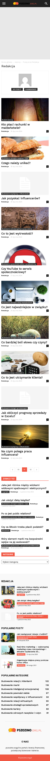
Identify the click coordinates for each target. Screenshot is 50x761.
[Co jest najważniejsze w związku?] (25, 292)
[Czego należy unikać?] (25, 148)
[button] (46, 3)
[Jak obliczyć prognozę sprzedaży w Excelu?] (25, 397)
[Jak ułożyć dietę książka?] (8, 603)
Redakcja (5, 131)
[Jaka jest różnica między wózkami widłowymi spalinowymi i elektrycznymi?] (8, 590)
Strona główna (6, 62)
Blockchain (6, 530)
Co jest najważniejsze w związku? (24, 307)
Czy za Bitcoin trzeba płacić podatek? (22, 527)
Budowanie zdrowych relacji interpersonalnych (18, 338)
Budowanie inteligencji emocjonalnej (20, 689)
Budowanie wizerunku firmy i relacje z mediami (18, 517)
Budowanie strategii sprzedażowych (14, 408)
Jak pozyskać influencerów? (20, 198)
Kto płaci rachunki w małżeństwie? (15, 126)
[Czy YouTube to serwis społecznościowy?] (25, 253)
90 (18, 469)
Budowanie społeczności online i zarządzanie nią (19, 264)
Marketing (21, 654)
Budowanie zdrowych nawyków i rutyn (15, 158)
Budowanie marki (10, 685)
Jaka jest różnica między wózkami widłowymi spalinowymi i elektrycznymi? (32, 589)
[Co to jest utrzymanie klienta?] (25, 362)
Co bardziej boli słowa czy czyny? (24, 342)
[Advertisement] (25, 33)
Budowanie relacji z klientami (12, 373)
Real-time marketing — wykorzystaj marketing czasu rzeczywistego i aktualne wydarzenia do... (33, 649)
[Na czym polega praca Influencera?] (25, 436)
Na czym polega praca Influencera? (16, 453)
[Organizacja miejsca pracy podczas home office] (8, 663)
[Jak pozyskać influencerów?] (25, 183)
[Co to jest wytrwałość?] (25, 218)
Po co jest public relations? (16, 513)
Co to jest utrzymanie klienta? (22, 377)
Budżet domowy (7, 120)
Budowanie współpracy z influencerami (15, 194)
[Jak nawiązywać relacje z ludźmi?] (8, 637)
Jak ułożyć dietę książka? (15, 500)
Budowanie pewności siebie (15, 693)
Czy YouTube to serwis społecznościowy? (16, 270)
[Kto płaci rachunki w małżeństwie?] (25, 109)
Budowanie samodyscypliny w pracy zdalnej (17, 229)
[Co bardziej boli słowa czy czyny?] (25, 327)
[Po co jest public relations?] (8, 616)
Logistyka (5, 492)
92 (31, 469)
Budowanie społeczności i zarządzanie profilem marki (20, 546)
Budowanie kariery (10, 709)
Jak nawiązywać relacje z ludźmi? (32, 634)
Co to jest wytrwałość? (17, 233)
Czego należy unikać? (16, 163)
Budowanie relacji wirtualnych (17, 701)
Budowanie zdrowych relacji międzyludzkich (17, 302)
